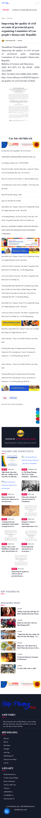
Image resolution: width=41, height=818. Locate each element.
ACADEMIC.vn (8, 795)
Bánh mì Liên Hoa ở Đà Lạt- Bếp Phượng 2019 (27, 624)
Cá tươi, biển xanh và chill (26, 668)
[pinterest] (38, 418)
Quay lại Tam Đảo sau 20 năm (11, 201)
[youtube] (19, 813)
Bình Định (7, 745)
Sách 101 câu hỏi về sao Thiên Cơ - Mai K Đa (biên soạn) (20, 179)
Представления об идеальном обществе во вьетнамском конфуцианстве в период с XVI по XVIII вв (10, 499)
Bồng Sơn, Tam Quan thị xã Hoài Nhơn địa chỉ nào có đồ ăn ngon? (28, 647)
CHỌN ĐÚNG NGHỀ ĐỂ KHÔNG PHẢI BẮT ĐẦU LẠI (18, 157)
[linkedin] (38, 422)
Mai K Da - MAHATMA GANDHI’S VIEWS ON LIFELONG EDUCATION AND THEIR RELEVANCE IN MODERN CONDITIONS (20, 230)
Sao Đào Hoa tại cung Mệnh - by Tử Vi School (16, 151)
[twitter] (38, 412)
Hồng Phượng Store (10, 774)
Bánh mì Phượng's (9, 781)
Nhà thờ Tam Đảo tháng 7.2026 (12, 195)
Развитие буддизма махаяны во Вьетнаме (27, 658)
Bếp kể (6, 742)
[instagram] (16, 813)
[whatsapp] (38, 415)
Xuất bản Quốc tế (9, 799)
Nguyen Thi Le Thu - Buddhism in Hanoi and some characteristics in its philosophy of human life (10, 549)
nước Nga (7, 752)
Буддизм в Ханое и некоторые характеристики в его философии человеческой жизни (29, 524)
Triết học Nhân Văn (10, 785)
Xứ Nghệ (6, 749)
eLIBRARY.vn (8, 792)
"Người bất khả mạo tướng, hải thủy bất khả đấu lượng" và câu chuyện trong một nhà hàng (28, 636)
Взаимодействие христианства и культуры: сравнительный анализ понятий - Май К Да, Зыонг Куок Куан (30, 549)
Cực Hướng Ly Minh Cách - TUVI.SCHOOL (15, 163)
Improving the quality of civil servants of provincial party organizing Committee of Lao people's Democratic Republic (20, 574)
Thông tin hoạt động (10, 759)
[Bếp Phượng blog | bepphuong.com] (5, 3)
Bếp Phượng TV (9, 756)
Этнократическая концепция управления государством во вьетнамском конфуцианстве (10, 524)
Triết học (10, 18)
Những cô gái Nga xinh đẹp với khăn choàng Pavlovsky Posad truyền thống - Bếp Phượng (28, 613)
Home (3, 18)
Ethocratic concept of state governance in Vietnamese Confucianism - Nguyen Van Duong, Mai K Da (30, 499)
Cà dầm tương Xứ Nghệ (11, 778)
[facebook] (38, 409)
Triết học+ (7, 788)
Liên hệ (6, 763)
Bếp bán (6, 738)
